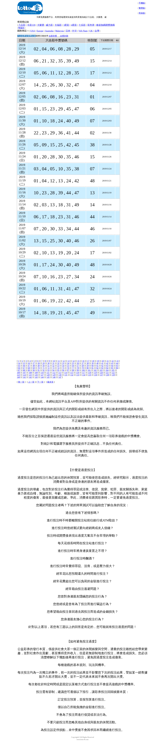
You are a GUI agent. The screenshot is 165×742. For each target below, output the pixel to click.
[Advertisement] (68, 337)
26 (29, 363)
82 (97, 368)
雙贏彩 (21, 28)
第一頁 (21, 382)
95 (58, 370)
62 (102, 365)
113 (59, 372)
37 (83, 363)
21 (108, 361)
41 (102, 363)
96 (63, 370)
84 (107, 368)
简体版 (142, 13)
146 (54, 377)
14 (73, 361)
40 (97, 363)
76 (68, 368)
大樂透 (40, 25)
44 (117, 363)
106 (18, 372)
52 (53, 365)
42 (107, 363)
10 (54, 361)
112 (53, 372)
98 (73, 370)
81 (93, 368)
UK (91, 31)
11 (59, 361)
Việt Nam (83, 31)
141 (24, 377)
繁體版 (142, 8)
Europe (40, 31)
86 (117, 368)
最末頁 (50, 382)
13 (69, 361)
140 (18, 377)
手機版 (142, 3)
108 (30, 372)
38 (88, 363)
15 (78, 361)
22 (113, 361)
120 (101, 372)
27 (34, 363)
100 (83, 370)
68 (29, 368)
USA (32, 31)
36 (78, 363)
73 (53, 368)
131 (65, 375)
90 (34, 370)
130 (59, 375)
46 (24, 365)
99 (78, 370)
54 (63, 365)
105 (112, 370)
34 (68, 363)
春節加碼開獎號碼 (105, 25)
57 (78, 365)
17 (88, 361)
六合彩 (21, 25)
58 (83, 365)
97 (68, 370)
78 (78, 368)
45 (19, 365)
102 (95, 370)
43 (112, 363)
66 (19, 368)
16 (83, 361)
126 (36, 375)
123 (18, 375)
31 (53, 363)
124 (24, 375)
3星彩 (66, 25)
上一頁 (31, 382)
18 (93, 361)
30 (48, 363)
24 (19, 363)
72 (48, 368)
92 (44, 370)
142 (30, 377)
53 (58, 365)
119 (95, 372)
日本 (68, 31)
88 (24, 370)
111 (48, 372)
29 (44, 363)
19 (98, 361)
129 (54, 375)
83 (102, 368)
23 (118, 361)
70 (39, 368)
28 (39, 363)
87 (19, 370)
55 (68, 365)
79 (83, 368)
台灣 (96, 31)
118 (89, 372)
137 (101, 375)
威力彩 (49, 25)
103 (101, 370)
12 (64, 361)
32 (58, 363)
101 (89, 370)
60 (93, 365)
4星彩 (74, 25)
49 (39, 365)
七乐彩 (82, 25)
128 (48, 375)
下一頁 (40, 382)
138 (107, 375)
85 (112, 368)
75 (63, 368)
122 (113, 372)
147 (59, 377)
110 (42, 372)
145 (48, 377)
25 (24, 363)
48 (34, 365)
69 (34, 368)
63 (107, 365)
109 (36, 372)
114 (65, 372)
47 (29, 365)
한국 (74, 31)
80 (88, 368)
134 (83, 375)
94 (53, 370)
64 (112, 365)
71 (44, 368)
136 (95, 375)
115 (71, 372)
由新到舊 (53, 36)
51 (48, 365)
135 (89, 375)
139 (113, 375)
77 (73, 368)
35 (73, 363)
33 (63, 363)
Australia (49, 31)
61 (97, 365)
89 (29, 370)
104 (107, 370)
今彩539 (31, 25)
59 (88, 365)
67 (24, 368)
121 (107, 372)
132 (71, 375)
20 (103, 361)
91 (39, 370)
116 (77, 372)
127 (42, 375)
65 (117, 365)
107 (24, 372)
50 (44, 365)
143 (36, 377)
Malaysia (59, 31)
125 (30, 375)
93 (48, 370)
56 (73, 365)
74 (58, 368)
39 (93, 363)
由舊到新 (64, 36)
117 (83, 372)
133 (77, 375)
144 (42, 377)
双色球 (90, 25)
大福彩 (58, 25)
